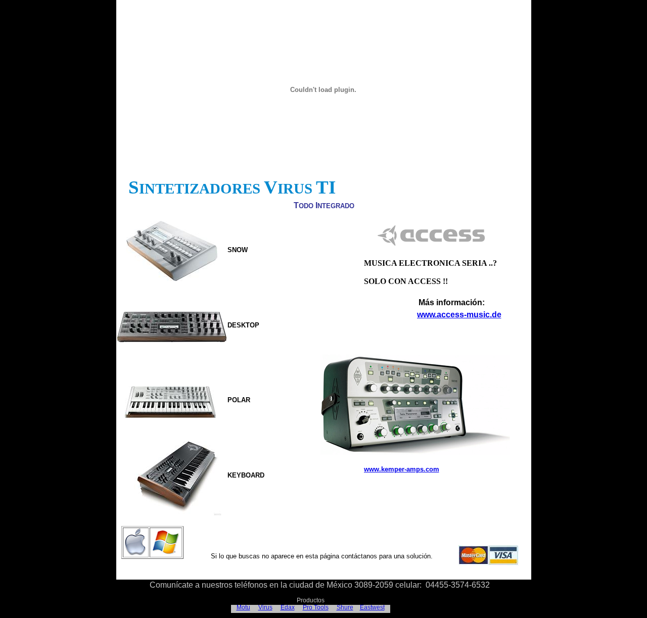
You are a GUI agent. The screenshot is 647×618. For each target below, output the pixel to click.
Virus (265, 607)
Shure (345, 607)
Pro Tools (316, 607)
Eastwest (372, 607)
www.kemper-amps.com (401, 469)
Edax (288, 607)
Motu (243, 607)
